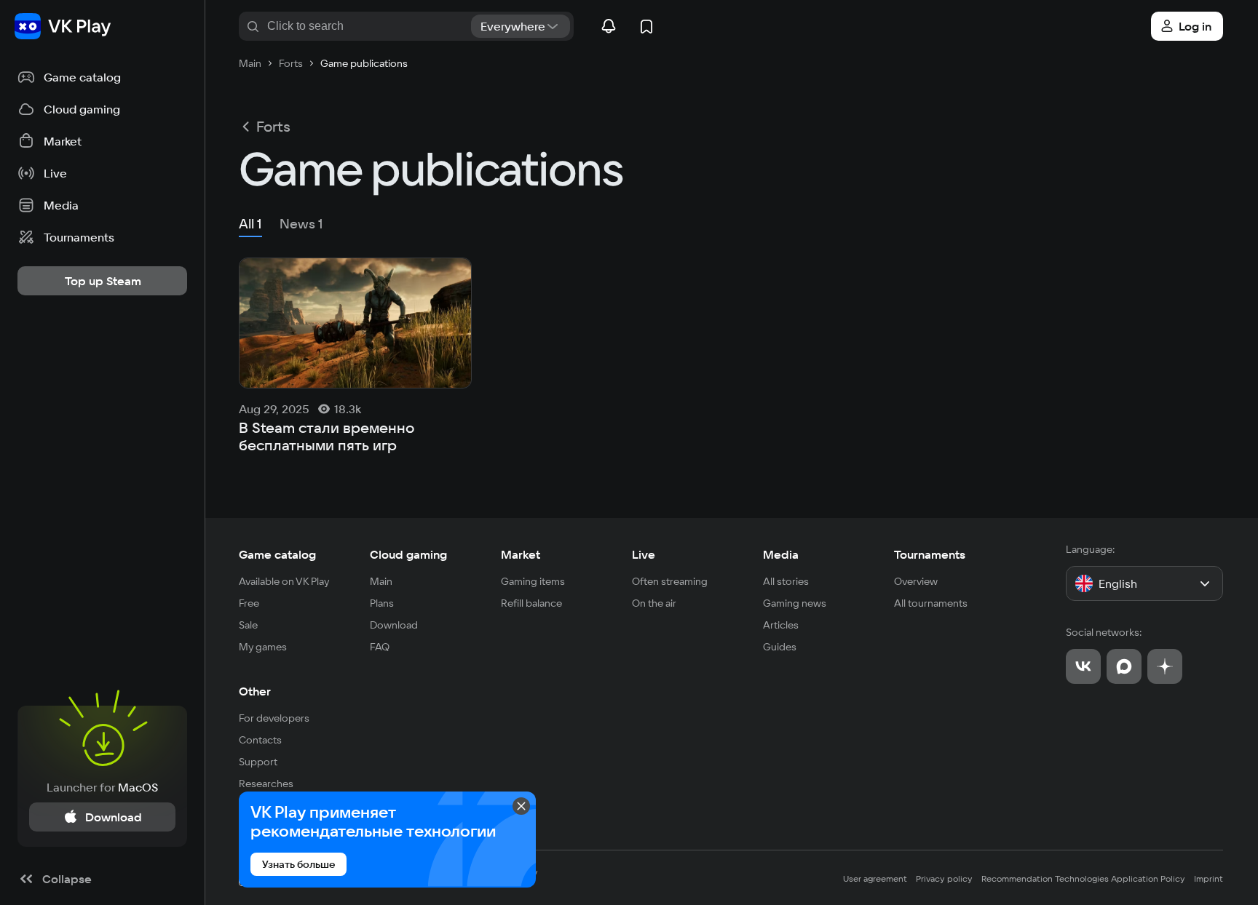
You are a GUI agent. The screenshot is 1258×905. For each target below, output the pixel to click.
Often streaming (670, 581)
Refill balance (531, 603)
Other (255, 691)
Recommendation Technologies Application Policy (1083, 878)
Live (643, 554)
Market (520, 554)
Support (258, 761)
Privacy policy (944, 878)
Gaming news (794, 603)
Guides (779, 646)
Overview (916, 581)
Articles (781, 624)
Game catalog (277, 554)
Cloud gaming (408, 554)
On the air (654, 603)
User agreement (875, 878)
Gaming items (533, 581)
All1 (250, 223)
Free (249, 603)
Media (781, 554)
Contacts (260, 739)
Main (381, 581)
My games (263, 646)
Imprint (1208, 878)
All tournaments (931, 603)
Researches (266, 783)
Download (394, 624)
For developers (274, 718)
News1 (301, 223)
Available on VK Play (284, 581)
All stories (786, 581)
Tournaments (929, 554)
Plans (382, 603)
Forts (273, 126)
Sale (248, 624)
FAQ (379, 646)
